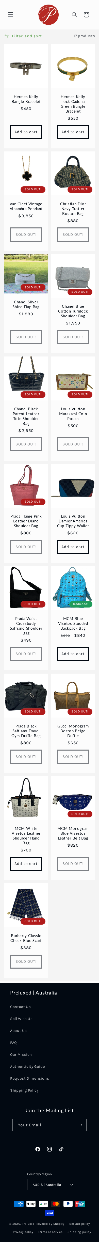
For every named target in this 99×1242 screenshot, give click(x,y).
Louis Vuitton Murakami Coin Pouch (73, 414)
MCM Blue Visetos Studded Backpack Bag (73, 623)
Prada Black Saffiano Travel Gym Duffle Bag (26, 731)
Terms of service (50, 1232)
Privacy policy (23, 1232)
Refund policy (79, 1223)
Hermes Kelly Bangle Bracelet (25, 99)
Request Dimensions (29, 1078)
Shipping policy (79, 1232)
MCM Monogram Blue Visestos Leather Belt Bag (73, 833)
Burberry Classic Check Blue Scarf (26, 938)
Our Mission (21, 1054)
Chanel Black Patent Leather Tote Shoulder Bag (26, 416)
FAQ (13, 1043)
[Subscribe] (80, 1125)
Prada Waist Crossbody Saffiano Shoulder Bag (26, 625)
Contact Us (20, 1007)
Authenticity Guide (27, 1066)
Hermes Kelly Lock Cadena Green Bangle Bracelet (73, 103)
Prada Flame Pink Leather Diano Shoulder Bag (26, 521)
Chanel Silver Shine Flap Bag (26, 304)
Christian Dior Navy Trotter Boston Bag (73, 208)
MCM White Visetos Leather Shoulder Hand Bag (26, 835)
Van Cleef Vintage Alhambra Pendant (25, 206)
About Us (18, 1031)
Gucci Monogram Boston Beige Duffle (73, 731)
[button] (10, 15)
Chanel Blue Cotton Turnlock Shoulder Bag (73, 311)
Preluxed (29, 1223)
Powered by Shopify (50, 1223)
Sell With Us (21, 1019)
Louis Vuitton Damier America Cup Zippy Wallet (73, 521)
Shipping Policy (24, 1090)
